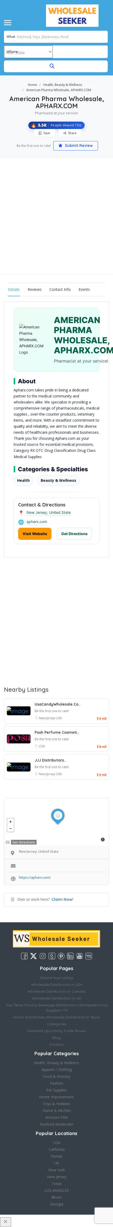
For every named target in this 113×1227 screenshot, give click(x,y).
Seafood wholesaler (57, 1124)
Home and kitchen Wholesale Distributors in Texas (56, 1017)
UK (56, 1163)
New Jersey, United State (49, 512)
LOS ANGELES (56, 1190)
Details (14, 289)
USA (59, 718)
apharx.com (37, 521)
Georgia (56, 1204)
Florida (56, 1156)
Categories (56, 1024)
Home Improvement (56, 1096)
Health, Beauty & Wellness (62, 84)
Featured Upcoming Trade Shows (56, 1030)
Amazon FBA (56, 1117)
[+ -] (56, 822)
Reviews (35, 289)
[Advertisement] (56, 215)
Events (84, 289)
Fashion (56, 1083)
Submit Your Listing (56, 977)
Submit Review (78, 145)
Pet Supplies (56, 1090)
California (57, 1149)
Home (32, 84)
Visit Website (35, 533)
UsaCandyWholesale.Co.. (57, 704)
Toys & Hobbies (56, 1103)
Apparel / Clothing (57, 1069)
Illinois (56, 1197)
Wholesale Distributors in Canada (56, 991)
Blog (56, 1037)
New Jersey (47, 718)
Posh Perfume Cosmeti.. (57, 732)
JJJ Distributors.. (50, 760)
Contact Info (60, 289)
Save (46, 133)
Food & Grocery (56, 1076)
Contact (56, 1044)
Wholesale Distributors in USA (56, 984)
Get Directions (74, 533)
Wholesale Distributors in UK (56, 998)
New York (56, 1169)
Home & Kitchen (57, 1110)
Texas (57, 1183)
